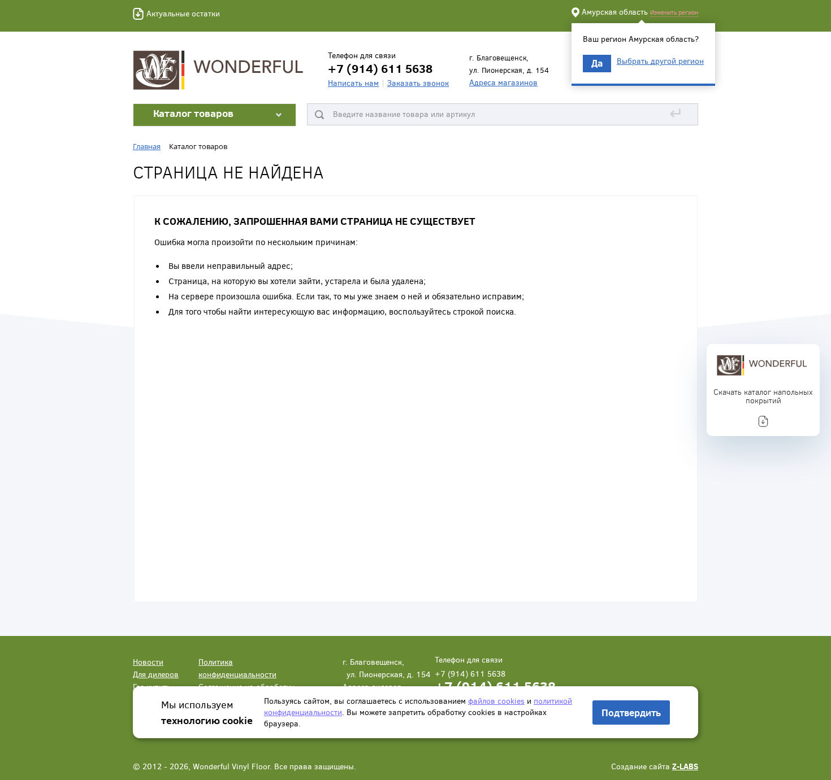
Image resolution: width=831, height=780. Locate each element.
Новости (148, 661)
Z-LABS (685, 766)
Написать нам (353, 82)
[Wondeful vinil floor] (220, 69)
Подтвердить (631, 712)
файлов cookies (496, 700)
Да (597, 62)
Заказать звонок (418, 82)
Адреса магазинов (503, 82)
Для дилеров (156, 674)
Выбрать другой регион (660, 61)
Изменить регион (674, 12)
